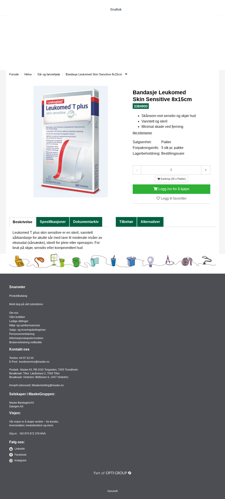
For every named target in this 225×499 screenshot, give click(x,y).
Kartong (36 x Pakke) (173, 178)
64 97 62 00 (26, 358)
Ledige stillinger (18, 321)
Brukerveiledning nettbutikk (25, 342)
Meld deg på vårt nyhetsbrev (26, 304)
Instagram (20, 460)
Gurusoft (112, 491)
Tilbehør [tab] (126, 222)
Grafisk (116, 9)
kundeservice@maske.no (34, 361)
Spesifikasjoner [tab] (53, 222)
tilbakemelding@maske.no (48, 385)
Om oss (13, 312)
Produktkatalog (18, 295)
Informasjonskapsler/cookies (26, 338)
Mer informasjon (142, 132)
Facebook (20, 454)
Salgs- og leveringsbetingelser (27, 329)
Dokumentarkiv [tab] (86, 222)
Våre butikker (17, 317)
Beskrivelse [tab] (22, 222)
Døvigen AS (16, 406)
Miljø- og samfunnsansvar (24, 325)
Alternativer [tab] (150, 222)
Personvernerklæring (21, 334)
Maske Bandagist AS (21, 402)
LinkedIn (19, 448)
